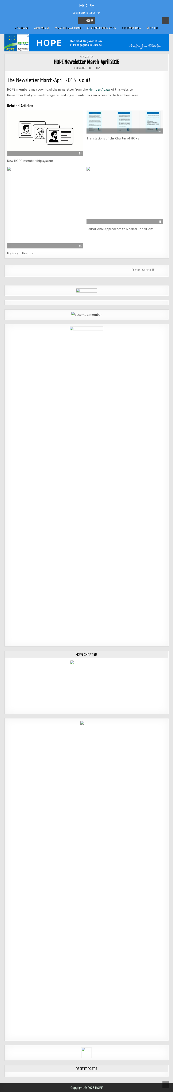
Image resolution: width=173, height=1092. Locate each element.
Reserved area (131, 28)
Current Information (101, 28)
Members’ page (99, 89)
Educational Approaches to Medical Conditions (120, 229)
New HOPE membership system (30, 161)
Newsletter (86, 56)
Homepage (21, 28)
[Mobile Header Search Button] (165, 20)
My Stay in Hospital (21, 253)
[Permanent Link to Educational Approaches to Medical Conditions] (124, 195)
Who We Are (42, 28)
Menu (89, 20)
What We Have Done (68, 28)
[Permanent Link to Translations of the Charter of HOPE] (124, 121)
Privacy (135, 270)
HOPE (86, 6)
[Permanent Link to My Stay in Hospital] (45, 208)
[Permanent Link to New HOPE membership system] (45, 133)
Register (152, 28)
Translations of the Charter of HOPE (112, 138)
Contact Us (148, 270)
